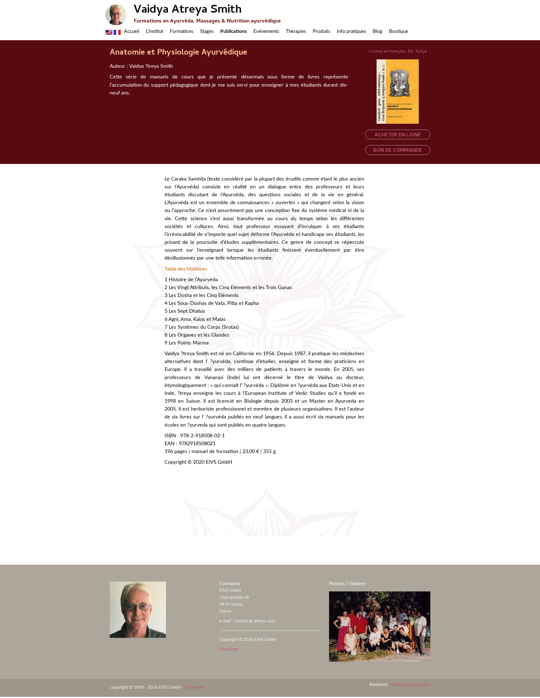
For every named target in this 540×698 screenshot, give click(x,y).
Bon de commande (397, 151)
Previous (10, 556)
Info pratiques (351, 31)
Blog (377, 31)
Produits (321, 31)
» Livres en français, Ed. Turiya (397, 51)
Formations (181, 31)
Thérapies (296, 31)
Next (530, 556)
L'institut (154, 31)
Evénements (266, 31)
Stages (206, 31)
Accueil (131, 31)
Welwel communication (409, 685)
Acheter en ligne (398, 135)
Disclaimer (229, 649)
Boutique (398, 31)
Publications (233, 31)
